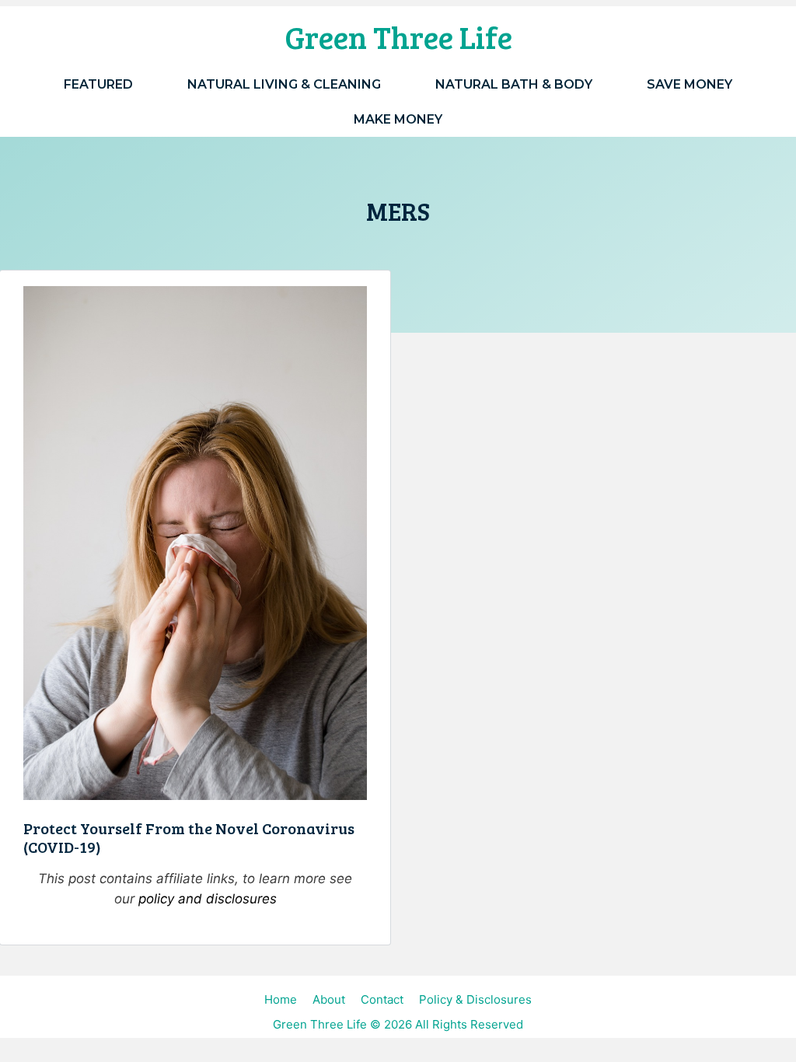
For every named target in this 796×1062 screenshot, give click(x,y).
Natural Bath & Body (513, 84)
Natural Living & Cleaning (284, 84)
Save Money (689, 84)
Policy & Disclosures (475, 999)
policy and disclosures (207, 899)
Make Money (398, 119)
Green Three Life (398, 37)
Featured (98, 84)
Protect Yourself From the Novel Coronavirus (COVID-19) (188, 837)
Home (280, 999)
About (328, 999)
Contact (382, 999)
